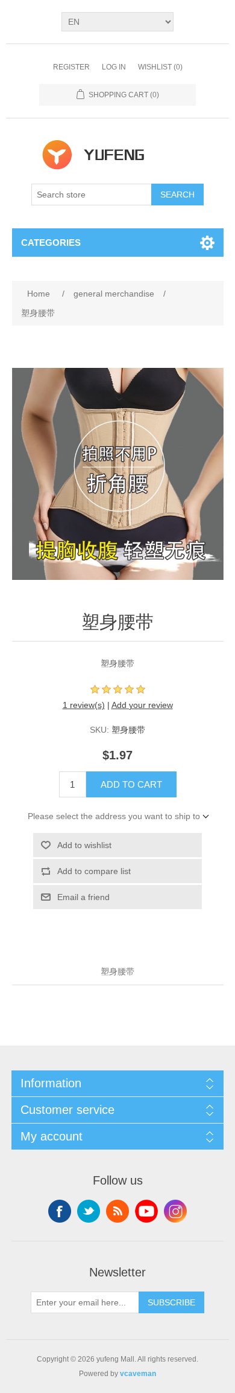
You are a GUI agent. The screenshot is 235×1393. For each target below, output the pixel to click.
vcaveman (138, 1373)
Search (177, 194)
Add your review (142, 705)
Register (71, 67)
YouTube (146, 1211)
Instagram (175, 1211)
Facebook (59, 1211)
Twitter (88, 1211)
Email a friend (83, 897)
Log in (114, 67)
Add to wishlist (84, 845)
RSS (117, 1211)
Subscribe (171, 1302)
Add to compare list (94, 871)
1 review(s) (84, 705)
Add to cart (131, 784)
